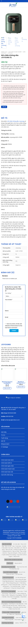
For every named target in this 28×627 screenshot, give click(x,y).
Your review (8, 299)
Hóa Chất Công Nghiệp (13, 597)
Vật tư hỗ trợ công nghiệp (8, 591)
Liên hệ (4, 106)
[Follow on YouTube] (17, 501)
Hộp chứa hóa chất (22, 567)
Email (6, 317)
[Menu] (26, 5)
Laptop (17, 623)
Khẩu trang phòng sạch (12, 583)
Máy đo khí (16, 556)
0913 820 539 (9, 416)
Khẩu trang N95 (9, 619)
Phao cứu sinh (22, 553)
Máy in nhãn (5, 595)
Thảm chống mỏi (21, 593)
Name (7, 310)
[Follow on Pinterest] (11, 501)
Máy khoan (18, 614)
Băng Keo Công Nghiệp (16, 595)
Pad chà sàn (12, 593)
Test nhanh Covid (19, 619)
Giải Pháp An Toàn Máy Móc (16, 604)
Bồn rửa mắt (9, 549)
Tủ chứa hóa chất (14, 569)
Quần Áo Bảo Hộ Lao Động (9, 554)
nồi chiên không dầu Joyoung (15, 121)
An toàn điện (16, 544)
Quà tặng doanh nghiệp (15, 52)
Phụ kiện (14, 598)
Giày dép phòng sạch (8, 581)
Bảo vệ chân (16, 551)
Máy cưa (12, 614)
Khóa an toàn (10, 574)
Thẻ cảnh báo (18, 574)
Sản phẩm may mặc (7, 548)
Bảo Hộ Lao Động (7, 544)
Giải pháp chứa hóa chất (8, 567)
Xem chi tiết (7, 388)
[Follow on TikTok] (7, 501)
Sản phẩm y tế (18, 548)
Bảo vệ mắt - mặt (9, 546)
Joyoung (10, 53)
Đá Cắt (25, 595)
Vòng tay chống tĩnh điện (17, 588)
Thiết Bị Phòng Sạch (8, 577)
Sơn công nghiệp (7, 607)
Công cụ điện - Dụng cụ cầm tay (11, 612)
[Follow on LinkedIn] (14, 501)
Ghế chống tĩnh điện (21, 579)
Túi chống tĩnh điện (15, 586)
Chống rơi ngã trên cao (20, 549)
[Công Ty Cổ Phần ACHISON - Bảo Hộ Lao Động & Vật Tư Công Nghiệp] (13, 4)
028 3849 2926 (12, 413)
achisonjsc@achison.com (12, 420)
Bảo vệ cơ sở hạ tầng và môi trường (11, 602)
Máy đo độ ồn (18, 563)
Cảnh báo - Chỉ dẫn (21, 546)
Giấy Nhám (24, 597)
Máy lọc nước (21, 605)
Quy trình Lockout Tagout (10, 572)
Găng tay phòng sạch (8, 579)
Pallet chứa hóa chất (14, 609)
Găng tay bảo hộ (7, 551)
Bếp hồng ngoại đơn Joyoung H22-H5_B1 (7, 383)
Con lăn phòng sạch (20, 577)
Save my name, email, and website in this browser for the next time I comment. (13, 325)
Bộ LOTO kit (22, 572)
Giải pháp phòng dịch (7, 617)
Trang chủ (4, 52)
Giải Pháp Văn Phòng (7, 623)
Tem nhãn (20, 591)
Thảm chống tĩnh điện (14, 584)
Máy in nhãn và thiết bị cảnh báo (13, 559)
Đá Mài (4, 597)
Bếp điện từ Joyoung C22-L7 (20, 382)
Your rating (8, 293)
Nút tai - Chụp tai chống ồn (10, 553)
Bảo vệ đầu (23, 551)
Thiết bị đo (10, 563)
